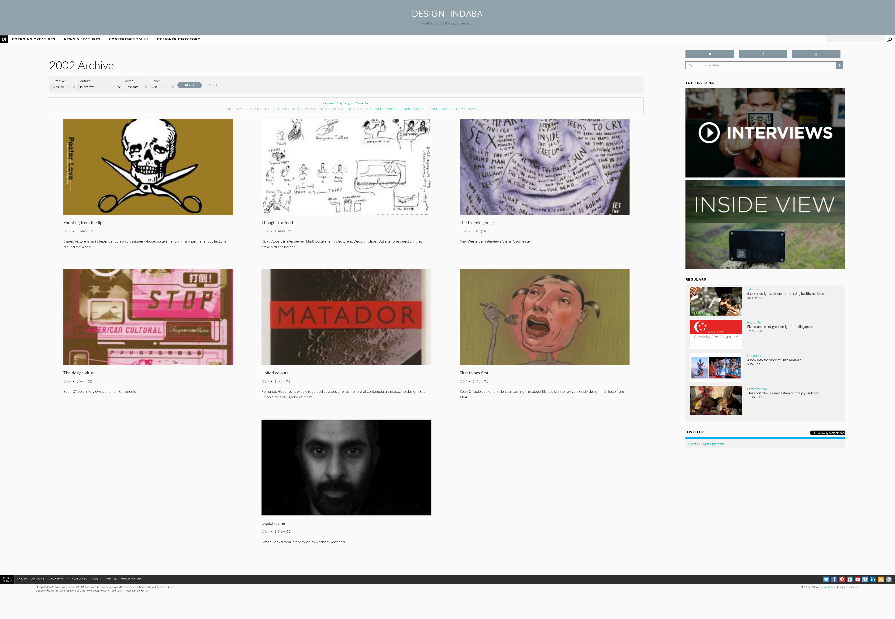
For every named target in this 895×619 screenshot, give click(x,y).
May (340, 103)
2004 (425, 109)
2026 (220, 109)
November (363, 103)
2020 (276, 109)
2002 (444, 109)
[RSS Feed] (881, 579)
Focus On (754, 322)
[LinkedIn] (873, 579)
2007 (397, 109)
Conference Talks (129, 39)
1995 (472, 109)
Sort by (129, 80)
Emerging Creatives (33, 39)
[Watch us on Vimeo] (865, 579)
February (329, 103)
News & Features (82, 39)
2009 (379, 109)
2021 (267, 109)
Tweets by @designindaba (706, 443)
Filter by (58, 80)
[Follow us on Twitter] (709, 54)
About (22, 579)
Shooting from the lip (82, 222)
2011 (360, 109)
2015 (323, 109)
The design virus (78, 373)
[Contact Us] (889, 579)
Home (4, 39)
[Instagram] (850, 579)
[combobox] (855, 39)
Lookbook (754, 355)
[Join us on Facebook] (763, 54)
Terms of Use (131, 579)
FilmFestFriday (757, 388)
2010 (369, 109)
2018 (295, 109)
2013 (341, 109)
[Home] (447, 15)
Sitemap (111, 579)
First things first (474, 373)
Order (155, 80)
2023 (248, 109)
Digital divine (273, 523)
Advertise (56, 579)
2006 (407, 109)
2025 (230, 109)
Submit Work (78, 579)
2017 (304, 109)
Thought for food (277, 222)
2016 (313, 109)
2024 (239, 109)
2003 (435, 109)
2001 (453, 109)
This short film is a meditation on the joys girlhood (783, 393)
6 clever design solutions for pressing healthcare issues (786, 293)
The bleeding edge (477, 222)
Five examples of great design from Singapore (779, 326)
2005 (416, 109)
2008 (388, 109)
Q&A (67, 230)
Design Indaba (827, 587)
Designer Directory (178, 39)
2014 (332, 109)
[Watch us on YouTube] (858, 579)
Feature (84, 80)
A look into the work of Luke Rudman (774, 360)
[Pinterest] (842, 579)
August (349, 103)
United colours (275, 373)
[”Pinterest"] (816, 54)
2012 (351, 109)
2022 (258, 109)
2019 (285, 109)
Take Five (753, 289)
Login (96, 579)
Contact (37, 579)
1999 (463, 109)
